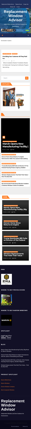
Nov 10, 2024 (8, 258)
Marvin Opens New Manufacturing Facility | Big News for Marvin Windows (15, 209)
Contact (18, 6)
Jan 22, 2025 (8, 242)
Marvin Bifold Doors (6, 380)
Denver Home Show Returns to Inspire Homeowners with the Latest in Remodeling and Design (15, 158)
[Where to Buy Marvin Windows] (6, 320)
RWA (13, 60)
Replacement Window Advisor (8, 4)
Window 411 (12, 6)
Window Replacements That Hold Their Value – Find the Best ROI (14, 255)
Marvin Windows (5, 383)
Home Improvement (7, 53)
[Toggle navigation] (15, 35)
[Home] (2, 35)
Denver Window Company (8, 386)
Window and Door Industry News (9, 141)
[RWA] (6, 279)
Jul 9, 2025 (6, 149)
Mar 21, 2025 (8, 227)
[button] (28, 35)
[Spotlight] (6, 337)
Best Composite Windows (7, 390)
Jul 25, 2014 (7, 60)
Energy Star (25, 4)
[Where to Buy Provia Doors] (6, 299)
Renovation (14, 53)
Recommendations (15, 426)
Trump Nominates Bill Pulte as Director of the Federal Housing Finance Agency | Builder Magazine (15, 167)
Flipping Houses (18, 4)
